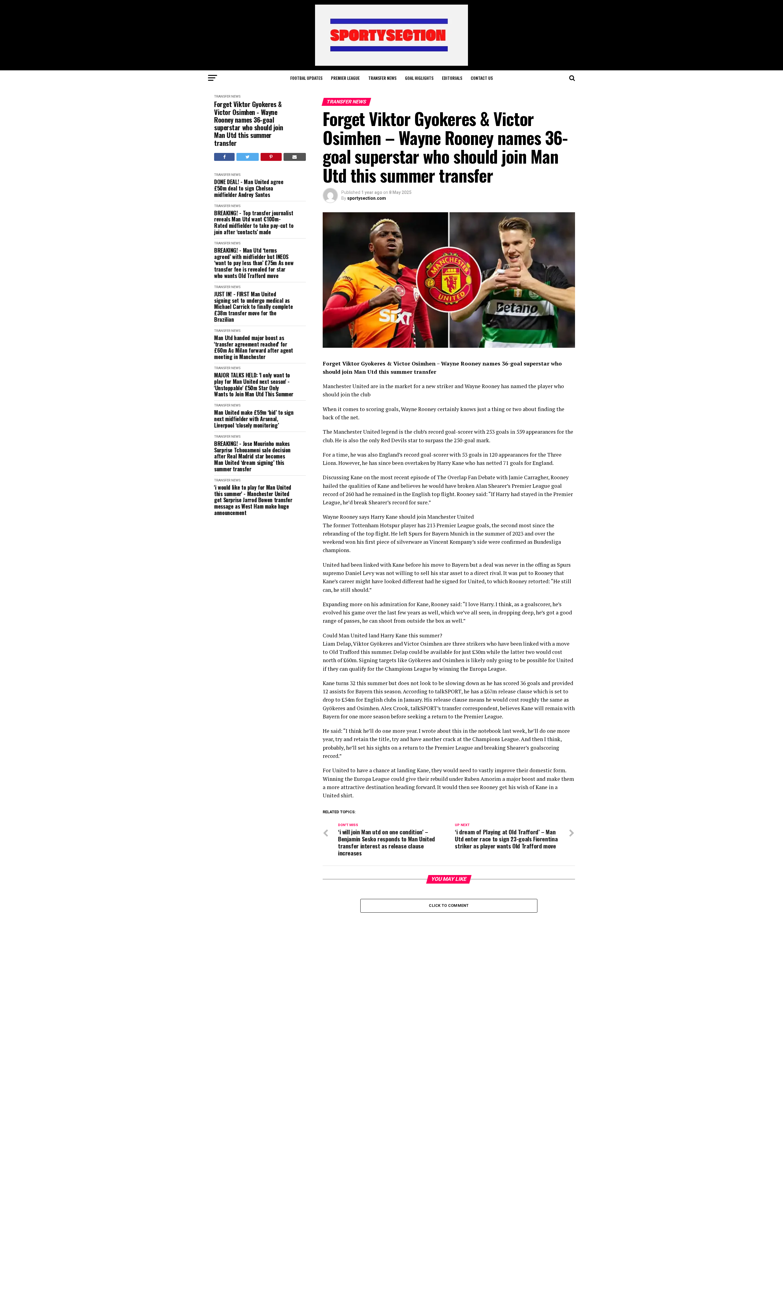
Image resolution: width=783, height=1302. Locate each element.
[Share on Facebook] (224, 157)
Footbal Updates (306, 78)
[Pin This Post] (271, 157)
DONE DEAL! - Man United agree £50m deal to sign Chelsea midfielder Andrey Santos (249, 188)
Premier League (345, 78)
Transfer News (382, 78)
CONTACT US (482, 78)
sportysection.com (366, 198)
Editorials (452, 78)
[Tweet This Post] (247, 157)
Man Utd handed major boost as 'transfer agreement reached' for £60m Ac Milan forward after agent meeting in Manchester (253, 347)
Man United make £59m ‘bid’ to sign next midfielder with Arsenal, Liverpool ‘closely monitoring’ (254, 418)
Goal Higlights (419, 78)
